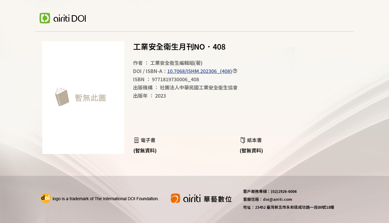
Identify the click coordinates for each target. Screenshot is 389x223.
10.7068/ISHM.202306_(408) (199, 71)
